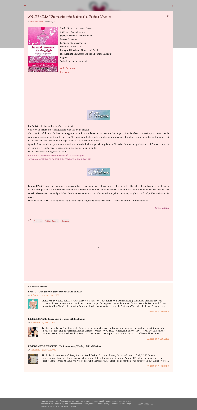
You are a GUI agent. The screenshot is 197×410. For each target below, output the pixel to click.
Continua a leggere (158, 311)
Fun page (64, 72)
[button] (167, 16)
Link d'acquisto (67, 68)
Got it (153, 404)
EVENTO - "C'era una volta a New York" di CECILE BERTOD (55, 291)
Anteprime (38, 221)
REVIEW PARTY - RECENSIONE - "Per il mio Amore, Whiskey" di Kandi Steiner (64, 346)
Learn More (143, 404)
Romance (65, 221)
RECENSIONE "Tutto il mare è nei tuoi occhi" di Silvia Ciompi (56, 319)
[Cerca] (172, 6)
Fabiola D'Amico (51, 221)
